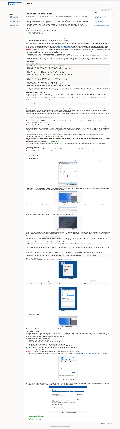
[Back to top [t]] (113, 19)
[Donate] (52, 426)
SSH (30, 32)
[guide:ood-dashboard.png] (68, 398)
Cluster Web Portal (96, 22)
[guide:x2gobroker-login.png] (67, 321)
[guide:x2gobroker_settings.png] (67, 298)
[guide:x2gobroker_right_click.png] (67, 269)
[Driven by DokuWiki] (68, 426)
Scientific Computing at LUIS (16, 25)
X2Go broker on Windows (99, 21)
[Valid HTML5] (60, 426)
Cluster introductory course (15, 21)
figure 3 (96, 204)
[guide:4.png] (68, 222)
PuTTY (57, 97)
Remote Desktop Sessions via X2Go (100, 16)
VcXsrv (101, 130)
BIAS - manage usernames (16, 26)
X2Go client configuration (98, 17)
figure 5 (70, 259)
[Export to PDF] (113, 13)
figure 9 (76, 381)
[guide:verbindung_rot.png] (68, 196)
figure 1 (51, 160)
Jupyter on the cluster (33, 418)
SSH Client (47, 97)
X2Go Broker (96, 18)
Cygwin (28, 99)
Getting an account (13, 16)
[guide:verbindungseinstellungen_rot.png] (67, 173)
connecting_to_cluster (15, 7)
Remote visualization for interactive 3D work (38, 416)
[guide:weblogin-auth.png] (67, 367)
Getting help (12, 20)
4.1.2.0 (44, 136)
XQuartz (61, 130)
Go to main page (11, 11)
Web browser (32, 35)
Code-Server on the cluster (35, 419)
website (39, 347)
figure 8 (27, 354)
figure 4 (72, 214)
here (38, 138)
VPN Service (59, 18)
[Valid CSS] (64, 426)
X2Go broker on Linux (99, 20)
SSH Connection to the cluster (98, 14)
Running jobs (12, 18)
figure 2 (69, 188)
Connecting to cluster (14, 17)
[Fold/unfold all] (113, 15)
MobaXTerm (83, 97)
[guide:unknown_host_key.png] (67, 209)
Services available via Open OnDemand (101, 25)
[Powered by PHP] (56, 426)
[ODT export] (113, 17)
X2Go (30, 33)
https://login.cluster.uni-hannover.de (65, 47)
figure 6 (49, 281)
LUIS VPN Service (77, 351)
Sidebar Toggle (108, 4)
